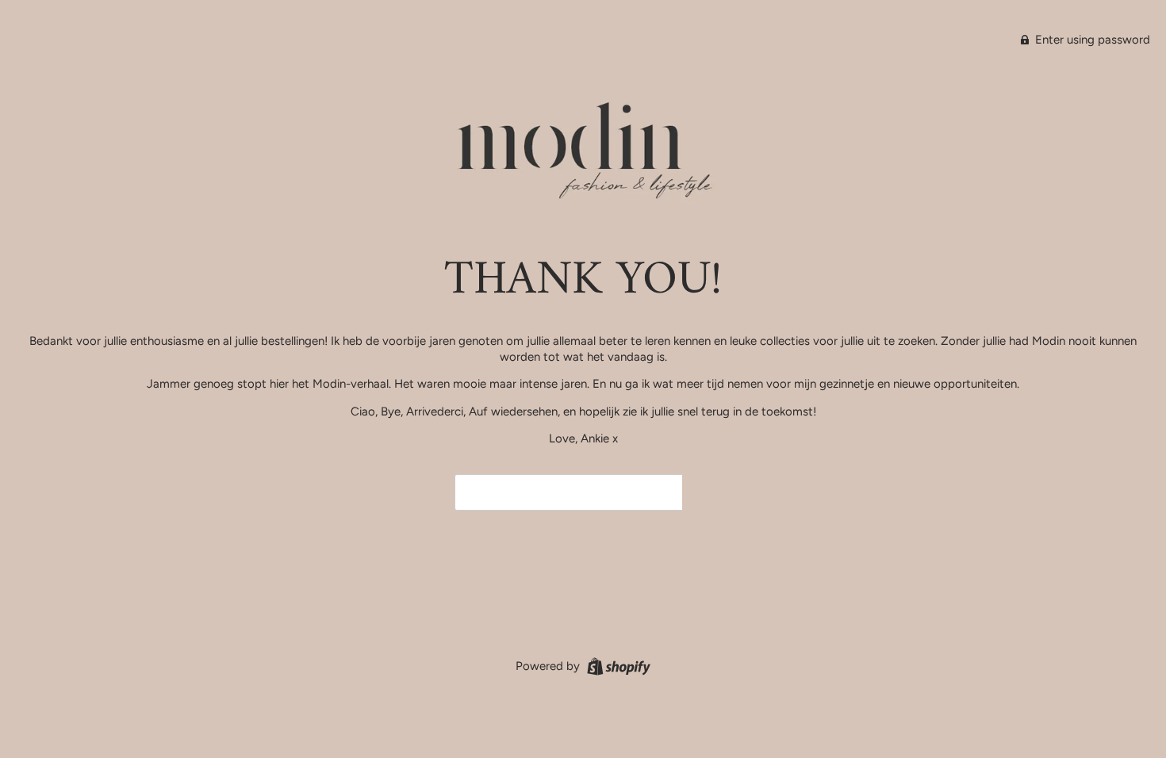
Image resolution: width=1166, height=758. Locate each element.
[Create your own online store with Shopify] (616, 665)
